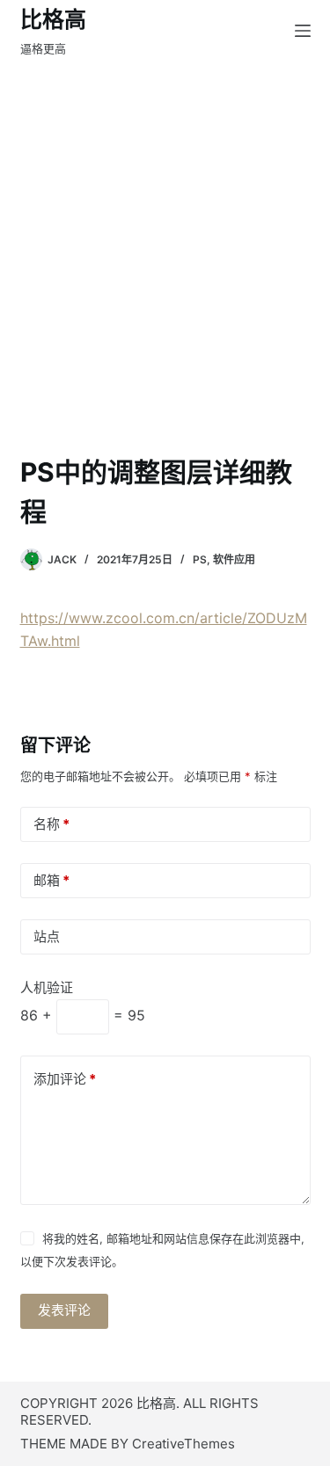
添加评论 (64, 1078)
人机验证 (46, 987)
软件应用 (234, 559)
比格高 (53, 19)
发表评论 (64, 1310)
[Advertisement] (165, 279)
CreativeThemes (183, 1443)
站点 (46, 936)
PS (200, 559)
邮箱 (51, 880)
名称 (51, 824)
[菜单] (303, 31)
